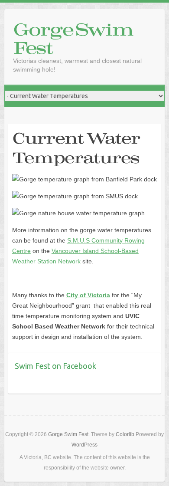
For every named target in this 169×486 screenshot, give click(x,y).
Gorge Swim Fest (73, 38)
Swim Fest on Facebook (55, 365)
